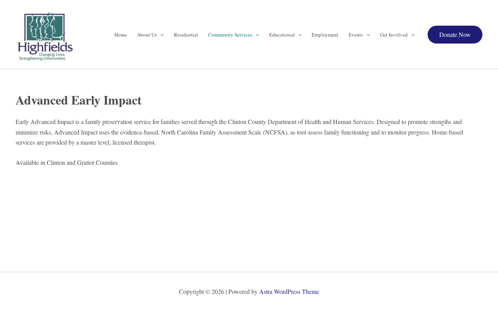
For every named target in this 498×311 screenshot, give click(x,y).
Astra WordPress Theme (289, 291)
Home (120, 34)
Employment (325, 34)
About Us (147, 34)
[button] (160, 35)
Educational (282, 34)
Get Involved (394, 34)
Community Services (230, 34)
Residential (186, 34)
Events (356, 34)
